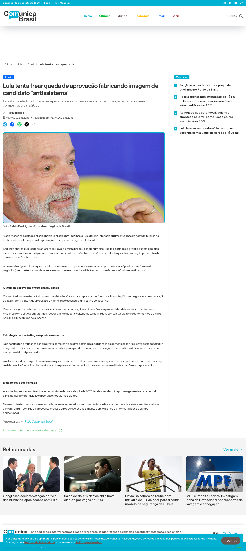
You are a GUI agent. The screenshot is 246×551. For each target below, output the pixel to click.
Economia (142, 16)
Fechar (231, 540)
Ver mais (230, 449)
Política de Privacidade (39, 542)
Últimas (104, 16)
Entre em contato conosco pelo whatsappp (30, 430)
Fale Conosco (63, 3)
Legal (47, 3)
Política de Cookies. (88, 542)
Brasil (160, 16)
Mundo (122, 16)
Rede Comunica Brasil (38, 421)
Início (88, 16)
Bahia (176, 16)
